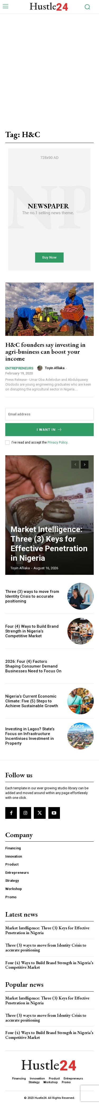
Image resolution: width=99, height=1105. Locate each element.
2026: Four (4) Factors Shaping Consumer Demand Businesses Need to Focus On (33, 666)
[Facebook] (11, 813)
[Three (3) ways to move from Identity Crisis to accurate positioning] (80, 596)
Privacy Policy (57, 442)
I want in (46, 430)
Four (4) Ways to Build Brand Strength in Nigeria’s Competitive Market (32, 631)
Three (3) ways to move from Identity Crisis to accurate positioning (32, 596)
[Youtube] (54, 813)
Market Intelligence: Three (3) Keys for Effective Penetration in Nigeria (49, 544)
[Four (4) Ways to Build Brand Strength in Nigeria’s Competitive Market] (80, 631)
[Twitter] (39, 813)
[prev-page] (75, 465)
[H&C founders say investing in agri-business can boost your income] (49, 309)
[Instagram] (25, 813)
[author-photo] (40, 368)
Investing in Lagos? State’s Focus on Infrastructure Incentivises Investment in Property (29, 736)
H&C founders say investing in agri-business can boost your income (45, 351)
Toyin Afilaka (54, 368)
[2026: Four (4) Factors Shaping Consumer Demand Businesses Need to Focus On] (80, 666)
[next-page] (84, 465)
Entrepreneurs (19, 368)
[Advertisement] (49, 66)
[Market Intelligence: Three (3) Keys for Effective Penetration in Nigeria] (49, 515)
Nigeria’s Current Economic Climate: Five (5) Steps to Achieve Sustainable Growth (31, 701)
